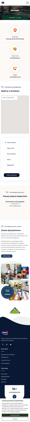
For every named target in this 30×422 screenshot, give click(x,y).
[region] (15, 410)
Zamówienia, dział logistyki (15, 201)
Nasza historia (4, 374)
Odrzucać (15, 419)
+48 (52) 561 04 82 (5, 360)
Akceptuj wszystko (15, 415)
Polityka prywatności (15, 411)
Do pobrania (3, 382)
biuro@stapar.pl (4, 357)
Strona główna (12, 17)
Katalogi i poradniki (5, 376)
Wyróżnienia (3, 379)
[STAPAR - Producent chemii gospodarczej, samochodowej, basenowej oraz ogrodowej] (2, 2)
